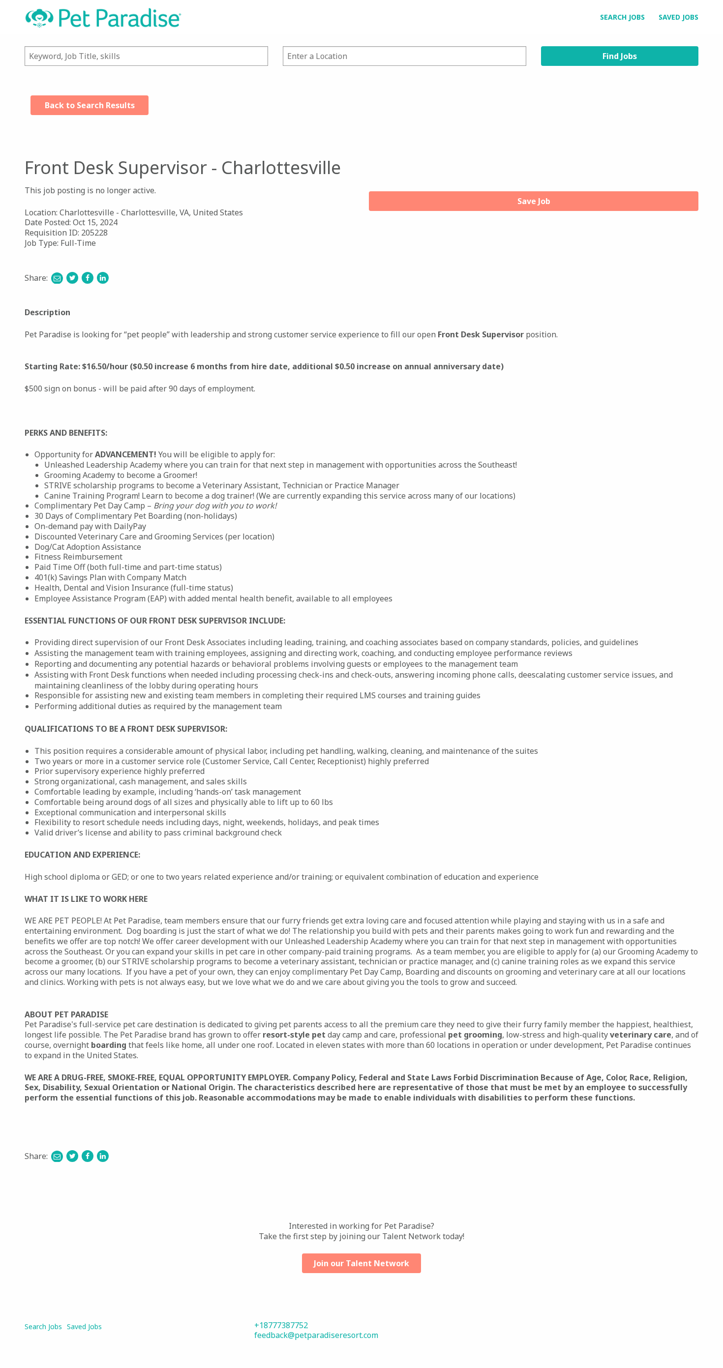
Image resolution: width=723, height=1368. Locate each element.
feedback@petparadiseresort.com (316, 1335)
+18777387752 (281, 1325)
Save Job (533, 201)
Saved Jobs (678, 17)
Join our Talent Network (361, 1263)
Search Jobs (622, 17)
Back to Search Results (90, 105)
